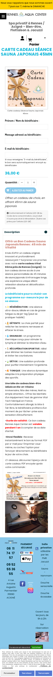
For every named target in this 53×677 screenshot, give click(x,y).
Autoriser (36, 647)
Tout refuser (27, 673)
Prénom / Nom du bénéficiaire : (22, 120)
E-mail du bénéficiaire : (17, 148)
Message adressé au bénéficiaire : (23, 134)
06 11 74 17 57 (10, 553)
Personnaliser (9, 673)
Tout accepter (43, 673)
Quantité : (11, 182)
